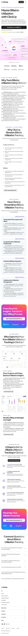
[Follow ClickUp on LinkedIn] (2, 624)
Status (2, 628)
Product (3, 611)
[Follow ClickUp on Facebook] (4, 624)
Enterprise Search (5, 602)
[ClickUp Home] (4, 2)
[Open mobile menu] (25, 2)
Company (3, 617)
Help (2, 620)
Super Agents (4, 595)
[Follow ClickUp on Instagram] (7, 624)
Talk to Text (4, 604)
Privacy (13, 628)
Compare (3, 614)
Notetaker (3, 600)
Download (3, 607)
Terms (17, 628)
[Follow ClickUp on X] (9, 624)
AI (1, 590)
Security (8, 628)
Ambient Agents (5, 598)
